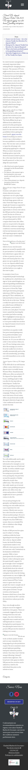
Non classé (19, 26)
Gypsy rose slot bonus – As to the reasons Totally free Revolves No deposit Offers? (16, 41)
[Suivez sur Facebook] (11, 694)
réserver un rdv (14, 702)
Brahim (7, 26)
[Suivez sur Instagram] (16, 694)
